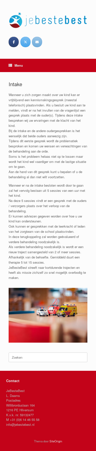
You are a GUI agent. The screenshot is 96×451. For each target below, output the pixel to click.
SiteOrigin (55, 441)
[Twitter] (25, 42)
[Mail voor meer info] (37, 42)
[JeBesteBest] (48, 20)
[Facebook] (14, 42)
